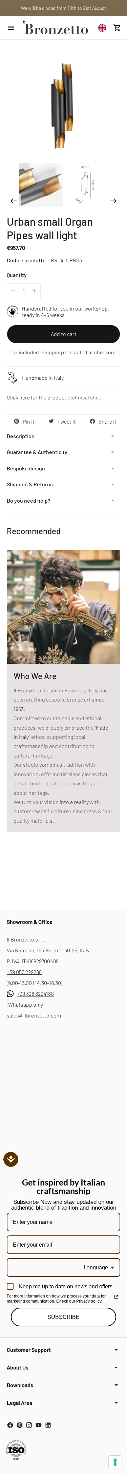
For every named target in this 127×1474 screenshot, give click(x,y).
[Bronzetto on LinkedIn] (48, 1425)
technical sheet (85, 397)
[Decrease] (13, 291)
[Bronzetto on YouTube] (38, 1425)
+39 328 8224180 (35, 993)
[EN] (104, 27)
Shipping (51, 352)
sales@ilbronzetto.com (34, 1015)
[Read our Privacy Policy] (116, 1297)
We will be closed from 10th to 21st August (63, 8)
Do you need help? (28, 500)
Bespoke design (26, 468)
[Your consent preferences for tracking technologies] (115, 1462)
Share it (108, 421)
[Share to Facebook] (92, 421)
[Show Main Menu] (10, 27)
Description (21, 436)
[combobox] (104, 27)
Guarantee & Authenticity (37, 452)
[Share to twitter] (51, 421)
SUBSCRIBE (63, 1317)
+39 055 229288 (24, 972)
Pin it (29, 421)
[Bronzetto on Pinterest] (19, 1425)
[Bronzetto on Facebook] (10, 1425)
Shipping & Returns (30, 484)
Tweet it (66, 421)
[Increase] (34, 291)
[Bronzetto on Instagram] (29, 1425)
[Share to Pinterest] (16, 421)
